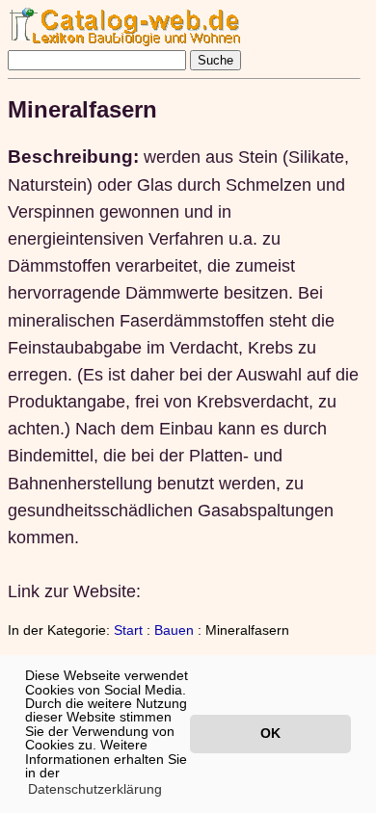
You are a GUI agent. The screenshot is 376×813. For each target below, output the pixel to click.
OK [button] (270, 733)
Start (128, 630)
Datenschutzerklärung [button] (95, 789)
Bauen (174, 630)
